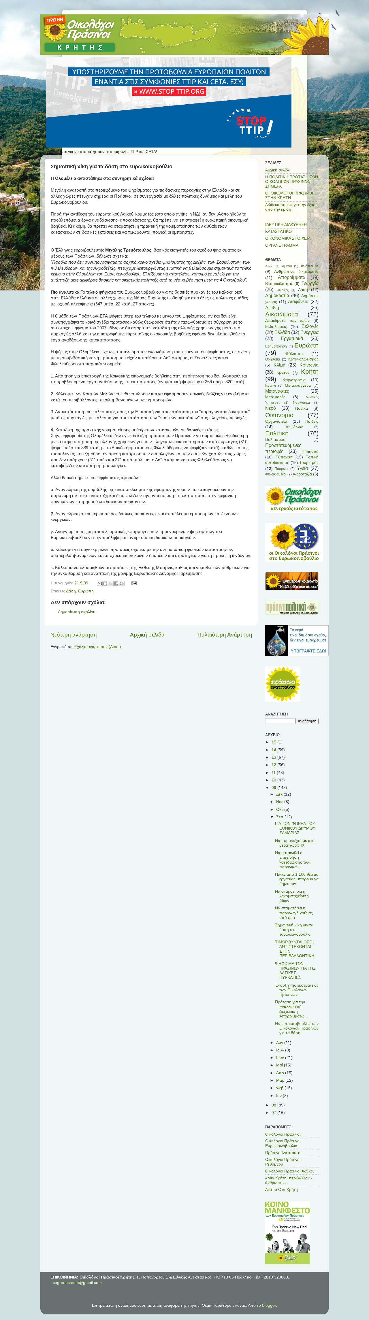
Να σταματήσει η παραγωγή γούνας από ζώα (294, 912)
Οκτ (280, 809)
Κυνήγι (270, 386)
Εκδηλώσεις (276, 326)
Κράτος (283, 372)
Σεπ (280, 817)
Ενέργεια (309, 332)
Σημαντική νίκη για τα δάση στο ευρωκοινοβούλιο (294, 929)
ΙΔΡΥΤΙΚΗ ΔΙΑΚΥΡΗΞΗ (286, 224)
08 (274, 1105)
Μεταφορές (275, 397)
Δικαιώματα (281, 314)
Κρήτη (310, 371)
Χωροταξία (302, 474)
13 (274, 757)
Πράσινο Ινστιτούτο (282, 1153)
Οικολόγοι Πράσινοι (282, 1134)
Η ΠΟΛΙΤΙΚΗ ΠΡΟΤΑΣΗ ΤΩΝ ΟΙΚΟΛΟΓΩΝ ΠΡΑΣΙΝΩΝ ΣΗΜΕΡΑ (291, 181)
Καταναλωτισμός (303, 359)
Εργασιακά (292, 338)
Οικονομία (279, 415)
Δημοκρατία (277, 295)
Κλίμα (279, 364)
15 (274, 742)
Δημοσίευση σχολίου (76, 612)
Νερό (270, 408)
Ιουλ (280, 1050)
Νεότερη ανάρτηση (73, 635)
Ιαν (279, 1096)
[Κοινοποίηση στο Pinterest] (122, 583)
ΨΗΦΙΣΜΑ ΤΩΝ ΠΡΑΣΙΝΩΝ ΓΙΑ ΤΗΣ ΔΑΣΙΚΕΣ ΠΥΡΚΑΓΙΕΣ (295, 971)
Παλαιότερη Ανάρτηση (224, 635)
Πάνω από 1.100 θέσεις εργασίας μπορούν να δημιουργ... (297, 879)
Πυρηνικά (310, 452)
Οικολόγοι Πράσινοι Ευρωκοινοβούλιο (282, 1143)
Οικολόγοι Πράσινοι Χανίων (290, 1171)
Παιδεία (312, 421)
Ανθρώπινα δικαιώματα (296, 271)
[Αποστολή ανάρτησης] (133, 583)
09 (274, 787)
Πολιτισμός (275, 439)
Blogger (269, 1305)
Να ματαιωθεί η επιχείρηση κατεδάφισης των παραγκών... (292, 860)
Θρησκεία (272, 359)
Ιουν (280, 1057)
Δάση (71, 591)
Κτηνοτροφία (294, 380)
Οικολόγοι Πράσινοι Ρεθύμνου (282, 1161)
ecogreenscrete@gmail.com (76, 1283)
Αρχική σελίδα (147, 635)
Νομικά (301, 408)
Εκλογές (310, 326)
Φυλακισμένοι (276, 474)
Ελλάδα (282, 332)
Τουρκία (281, 469)
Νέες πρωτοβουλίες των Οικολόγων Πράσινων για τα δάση (297, 1028)
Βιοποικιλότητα (278, 284)
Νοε (280, 802)
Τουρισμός (309, 462)
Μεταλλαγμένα (298, 385)
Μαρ (280, 1080)
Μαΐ (280, 1065)
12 (274, 765)
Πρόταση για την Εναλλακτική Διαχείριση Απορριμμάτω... (291, 1009)
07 (274, 1113)
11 (274, 773)
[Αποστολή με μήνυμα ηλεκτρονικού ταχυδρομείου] (100, 583)
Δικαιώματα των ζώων (287, 320)
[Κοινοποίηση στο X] (111, 583)
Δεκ (280, 794)
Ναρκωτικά (301, 403)
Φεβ (280, 1088)
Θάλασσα (294, 354)
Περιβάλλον (294, 427)
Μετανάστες (277, 391)
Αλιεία (269, 266)
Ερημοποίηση (276, 346)
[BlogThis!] (105, 583)
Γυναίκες (282, 290)
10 (274, 780)
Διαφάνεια (298, 301)
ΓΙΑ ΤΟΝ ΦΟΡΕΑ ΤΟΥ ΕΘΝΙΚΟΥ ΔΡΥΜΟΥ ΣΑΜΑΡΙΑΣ (295, 828)
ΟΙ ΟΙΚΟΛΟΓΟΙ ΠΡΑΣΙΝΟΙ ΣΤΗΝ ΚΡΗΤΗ (289, 195)
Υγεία (302, 468)
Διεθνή (272, 307)
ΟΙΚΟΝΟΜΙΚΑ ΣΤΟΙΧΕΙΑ (287, 238)
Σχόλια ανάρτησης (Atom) (97, 647)
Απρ (280, 1073)
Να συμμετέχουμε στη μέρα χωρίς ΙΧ (295, 843)
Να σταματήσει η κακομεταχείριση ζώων (292, 896)
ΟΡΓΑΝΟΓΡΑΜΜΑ (281, 245)
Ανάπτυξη (310, 266)
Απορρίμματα (291, 277)
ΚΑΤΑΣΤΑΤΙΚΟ (278, 231)
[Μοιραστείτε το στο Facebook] (116, 583)
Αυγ (280, 1042)
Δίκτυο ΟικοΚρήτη (281, 1189)
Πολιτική (277, 433)
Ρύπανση (284, 457)
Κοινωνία (309, 364)
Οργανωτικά (276, 421)
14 (274, 750)
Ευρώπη (86, 591)
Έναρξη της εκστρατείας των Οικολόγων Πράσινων (297, 990)
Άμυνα (287, 266)
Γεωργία (310, 283)
